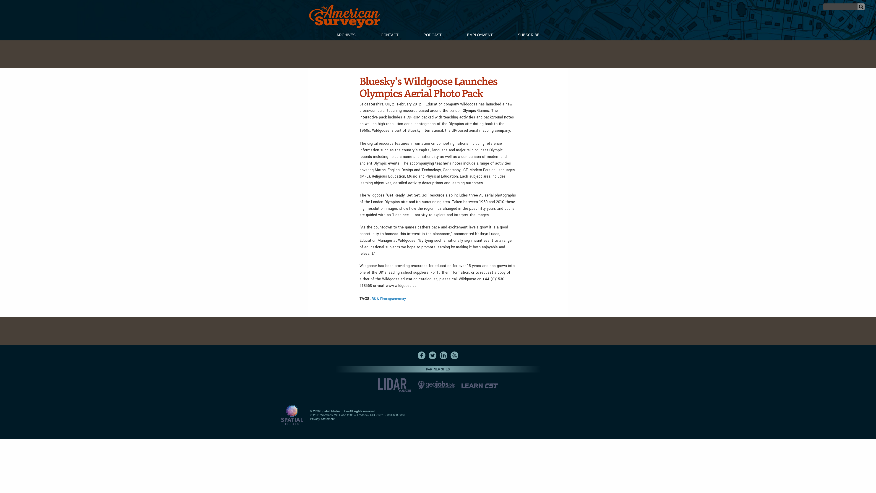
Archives (346, 35)
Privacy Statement (322, 419)
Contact (390, 35)
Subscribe (529, 35)
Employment (480, 35)
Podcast (433, 35)
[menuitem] (346, 35)
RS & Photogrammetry (389, 298)
